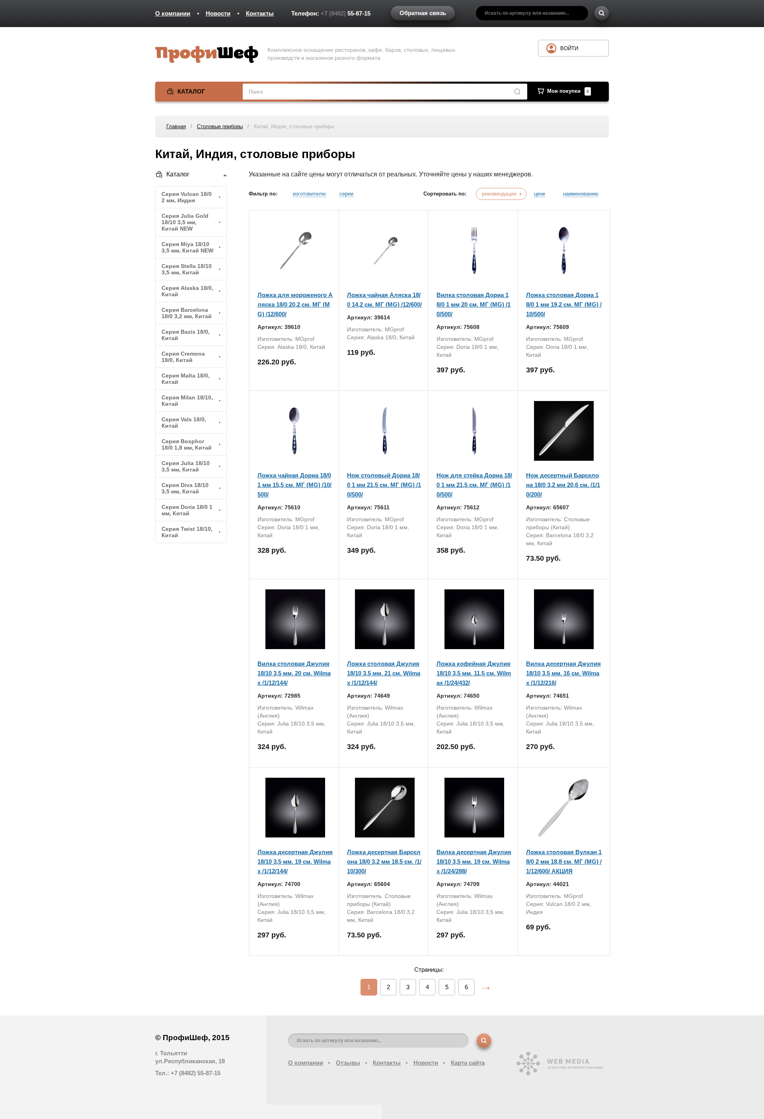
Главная (176, 126)
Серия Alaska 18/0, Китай (187, 291)
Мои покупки (568, 91)
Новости (218, 13)
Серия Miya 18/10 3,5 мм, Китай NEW (187, 247)
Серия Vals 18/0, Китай (184, 422)
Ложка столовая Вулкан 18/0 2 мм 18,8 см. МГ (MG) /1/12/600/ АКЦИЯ (564, 861)
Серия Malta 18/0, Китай (186, 378)
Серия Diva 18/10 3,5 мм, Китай (185, 488)
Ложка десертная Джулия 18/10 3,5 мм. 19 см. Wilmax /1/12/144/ (295, 861)
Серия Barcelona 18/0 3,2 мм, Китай (187, 313)
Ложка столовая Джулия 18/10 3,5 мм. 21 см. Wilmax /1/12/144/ (383, 673)
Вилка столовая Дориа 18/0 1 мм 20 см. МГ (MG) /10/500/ (474, 304)
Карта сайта (468, 1062)
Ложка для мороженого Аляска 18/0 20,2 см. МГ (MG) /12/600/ (295, 304)
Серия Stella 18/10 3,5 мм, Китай (187, 269)
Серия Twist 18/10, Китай (187, 532)
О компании (172, 13)
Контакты (260, 13)
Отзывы (348, 1062)
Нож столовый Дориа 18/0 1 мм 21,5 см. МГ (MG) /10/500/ (384, 485)
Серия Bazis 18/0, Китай (186, 335)
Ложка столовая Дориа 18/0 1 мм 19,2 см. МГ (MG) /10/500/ (564, 304)
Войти (569, 48)
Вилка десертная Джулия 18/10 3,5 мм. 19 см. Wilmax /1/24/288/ (474, 861)
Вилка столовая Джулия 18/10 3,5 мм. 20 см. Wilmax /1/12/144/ (294, 673)
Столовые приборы (220, 126)
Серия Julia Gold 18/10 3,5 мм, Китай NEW (185, 222)
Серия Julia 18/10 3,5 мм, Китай (186, 466)
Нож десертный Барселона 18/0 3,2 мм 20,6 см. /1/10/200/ (563, 485)
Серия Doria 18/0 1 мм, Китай (187, 510)
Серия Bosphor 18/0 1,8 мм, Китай (187, 444)
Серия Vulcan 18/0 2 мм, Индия (187, 197)
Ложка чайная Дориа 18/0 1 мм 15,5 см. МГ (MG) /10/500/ (294, 485)
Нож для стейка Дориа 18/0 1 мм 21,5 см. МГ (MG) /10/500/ (474, 485)
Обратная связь (423, 13)
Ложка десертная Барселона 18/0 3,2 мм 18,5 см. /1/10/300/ (384, 861)
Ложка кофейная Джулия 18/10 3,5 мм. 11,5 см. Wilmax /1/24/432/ (474, 673)
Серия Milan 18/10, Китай (187, 400)
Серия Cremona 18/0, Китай (183, 356)
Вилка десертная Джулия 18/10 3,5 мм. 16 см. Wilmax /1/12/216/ (563, 673)
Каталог (191, 91)
